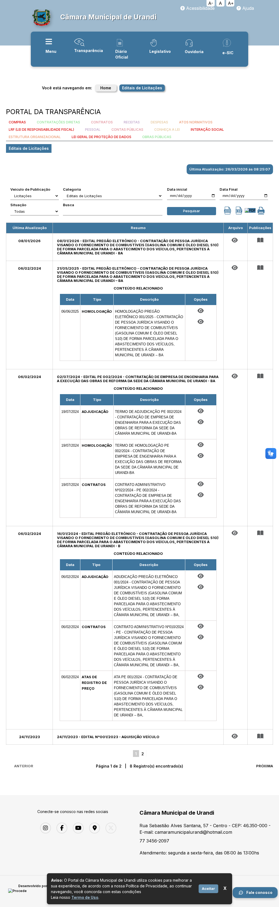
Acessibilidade (200, 8)
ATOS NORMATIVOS (196, 122)
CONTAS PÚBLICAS (127, 129)
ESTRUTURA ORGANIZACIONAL (35, 137)
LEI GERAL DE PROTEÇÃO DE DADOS (101, 137)
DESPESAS (159, 122)
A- (210, 3)
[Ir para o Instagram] (44, 828)
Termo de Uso (84, 897)
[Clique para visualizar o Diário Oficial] (201, 321)
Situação (18, 205)
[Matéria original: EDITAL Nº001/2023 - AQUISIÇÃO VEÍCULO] (235, 736)
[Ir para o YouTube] (77, 828)
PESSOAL (93, 129)
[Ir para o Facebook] (60, 828)
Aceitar (208, 888)
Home (105, 88)
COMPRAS (17, 122)
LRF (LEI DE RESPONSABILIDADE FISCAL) (41, 129)
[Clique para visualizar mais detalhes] (260, 240)
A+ (231, 3)
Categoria (72, 189)
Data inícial (177, 189)
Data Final (229, 189)
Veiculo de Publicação (30, 189)
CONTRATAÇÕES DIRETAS (58, 122)
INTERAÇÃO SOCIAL (207, 129)
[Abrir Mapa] (93, 828)
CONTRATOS (102, 122)
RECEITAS (132, 122)
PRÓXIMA (264, 766)
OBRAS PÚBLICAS (156, 137)
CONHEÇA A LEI (167, 129)
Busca (68, 205)
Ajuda (247, 8)
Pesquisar (191, 211)
